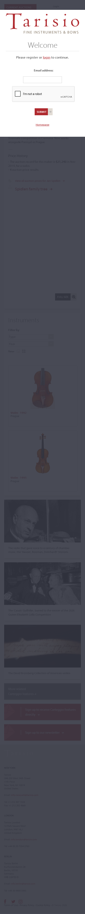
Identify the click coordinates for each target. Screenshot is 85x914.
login (46, 57)
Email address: (43, 70)
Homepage (42, 125)
